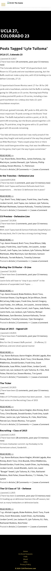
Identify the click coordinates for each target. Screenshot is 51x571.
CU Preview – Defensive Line (15, 216)
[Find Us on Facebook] (19, 542)
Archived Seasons (25, 554)
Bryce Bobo (10, 158)
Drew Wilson (35, 243)
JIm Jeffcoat (17, 304)
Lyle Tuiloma (31, 162)
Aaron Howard (11, 243)
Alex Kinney (38, 410)
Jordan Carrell (6, 203)
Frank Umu (32, 199)
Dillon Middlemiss (38, 461)
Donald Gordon (17, 362)
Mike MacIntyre (17, 253)
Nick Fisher (42, 417)
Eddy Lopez (21, 199)
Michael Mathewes (8, 206)
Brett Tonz (10, 199)
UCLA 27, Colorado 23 (11, 54)
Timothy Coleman (42, 206)
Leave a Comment (41, 169)
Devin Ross (21, 158)
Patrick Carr (11, 373)
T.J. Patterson (28, 165)
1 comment (20, 182)
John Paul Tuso (7, 308)
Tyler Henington (36, 319)
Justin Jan (4, 370)
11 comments (22, 390)
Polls (25, 556)
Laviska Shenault (17, 162)
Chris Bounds (37, 359)
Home (25, 551)
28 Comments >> (24, 482)
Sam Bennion (30, 253)
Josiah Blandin (20, 468)
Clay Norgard (21, 297)
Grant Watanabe (12, 515)
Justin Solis (5, 312)
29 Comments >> (24, 169)
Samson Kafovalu (25, 206)
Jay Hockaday (43, 464)
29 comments (22, 61)
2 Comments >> (23, 261)
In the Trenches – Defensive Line (17, 175)
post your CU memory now (38, 182)
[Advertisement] (35, 22)
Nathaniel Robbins (8, 523)
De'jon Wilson (34, 297)
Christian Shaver (7, 297)
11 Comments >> (24, 424)
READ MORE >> (7, 155)
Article (12, 169)
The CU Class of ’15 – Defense (15, 488)
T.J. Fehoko (38, 475)
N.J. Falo (40, 370)
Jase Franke (43, 199)
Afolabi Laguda (39, 355)
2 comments (21, 223)
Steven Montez (14, 165)
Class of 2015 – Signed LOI (13, 328)
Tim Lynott (37, 373)
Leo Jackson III (17, 370)
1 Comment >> (23, 210)
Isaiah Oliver (26, 366)
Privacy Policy (25, 564)
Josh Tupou (19, 203)
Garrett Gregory (39, 301)
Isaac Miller (15, 366)
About (25, 559)
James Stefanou (34, 158)
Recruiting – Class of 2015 (13, 430)
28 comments (22, 437)
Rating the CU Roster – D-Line (15, 267)
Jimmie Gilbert (41, 304)
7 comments (21, 336)
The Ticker (5, 383)
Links (25, 562)
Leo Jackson (30, 203)
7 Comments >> (23, 377)
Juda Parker (44, 308)
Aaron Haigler (25, 355)
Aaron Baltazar (12, 355)
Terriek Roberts (16, 257)
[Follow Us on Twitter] (31, 542)
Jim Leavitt (34, 246)
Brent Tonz (38, 294)
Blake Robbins (25, 294)
